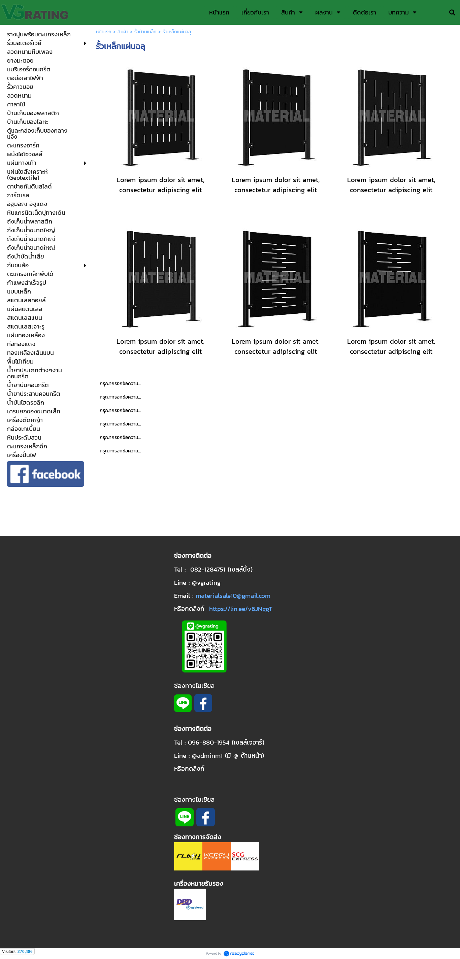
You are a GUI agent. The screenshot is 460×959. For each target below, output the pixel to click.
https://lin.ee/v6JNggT (240, 608)
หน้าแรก (103, 31)
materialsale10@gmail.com (233, 595)
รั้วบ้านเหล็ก (145, 31)
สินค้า (123, 31)
